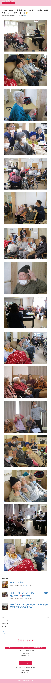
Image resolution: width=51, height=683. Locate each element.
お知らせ (4, 631)
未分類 (3, 633)
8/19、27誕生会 (16, 582)
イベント (24, 15)
